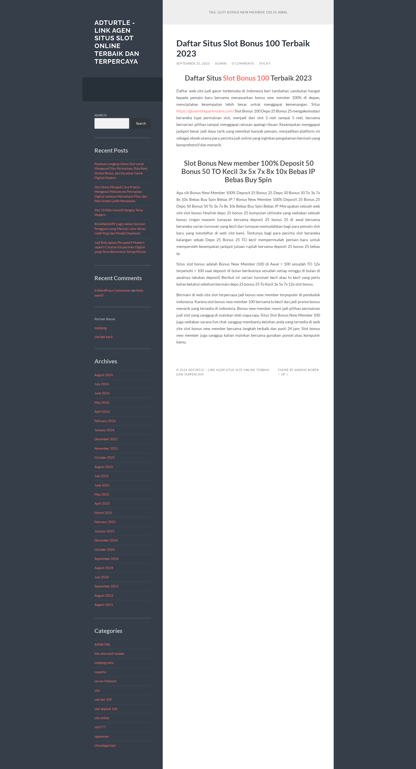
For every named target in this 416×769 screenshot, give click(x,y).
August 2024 (103, 568)
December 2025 (106, 439)
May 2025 (101, 494)
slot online (101, 718)
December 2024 (106, 540)
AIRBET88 (102, 644)
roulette (100, 672)
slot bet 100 (103, 699)
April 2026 (102, 411)
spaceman (101, 736)
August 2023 (103, 595)
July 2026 (101, 384)
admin (221, 63)
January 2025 (104, 531)
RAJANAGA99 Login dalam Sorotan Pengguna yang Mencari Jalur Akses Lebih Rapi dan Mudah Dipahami (120, 228)
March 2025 (103, 513)
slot (97, 690)
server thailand (105, 681)
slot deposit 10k (105, 709)
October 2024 (104, 549)
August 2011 (103, 604)
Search (100, 115)
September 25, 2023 (193, 63)
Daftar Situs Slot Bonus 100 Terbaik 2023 (243, 48)
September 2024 (106, 559)
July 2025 (101, 476)
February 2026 (105, 421)
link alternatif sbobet (109, 653)
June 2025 (102, 485)
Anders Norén (306, 370)
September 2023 (106, 586)
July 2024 (101, 577)
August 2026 (103, 375)
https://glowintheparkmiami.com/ (205, 111)
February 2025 (105, 522)
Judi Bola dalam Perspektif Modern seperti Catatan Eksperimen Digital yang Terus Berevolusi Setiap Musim (120, 247)
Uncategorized (104, 745)
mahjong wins (104, 663)
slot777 (100, 727)
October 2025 (104, 457)
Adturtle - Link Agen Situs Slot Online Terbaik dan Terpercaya (116, 42)
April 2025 (102, 503)
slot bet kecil (103, 337)
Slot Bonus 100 (246, 78)
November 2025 (106, 448)
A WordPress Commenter (112, 290)
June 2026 (102, 393)
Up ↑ (285, 374)
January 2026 (104, 430)
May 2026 (101, 402)
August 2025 (103, 467)
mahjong (100, 328)
